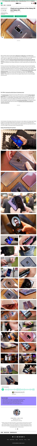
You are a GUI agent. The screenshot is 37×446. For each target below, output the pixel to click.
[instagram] (15, 436)
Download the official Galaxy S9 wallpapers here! (15, 92)
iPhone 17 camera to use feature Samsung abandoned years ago (13, 400)
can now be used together (22, 100)
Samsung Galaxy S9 (13, 432)
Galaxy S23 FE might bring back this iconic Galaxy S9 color (12, 402)
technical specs (5, 94)
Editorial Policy (12, 439)
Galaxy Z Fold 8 (7, 0)
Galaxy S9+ (23, 55)
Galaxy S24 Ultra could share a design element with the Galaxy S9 (13, 401)
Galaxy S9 (17, 55)
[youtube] (19, 436)
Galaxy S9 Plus (6, 432)
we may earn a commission (4, 13)
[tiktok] (17, 436)
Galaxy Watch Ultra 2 (22, 0)
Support (16, 439)
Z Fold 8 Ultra (13, 0)
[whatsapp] (22, 436)
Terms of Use (21, 439)
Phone (2, 432)
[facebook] (12, 436)
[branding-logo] (18, 3)
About (8, 439)
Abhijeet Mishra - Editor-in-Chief (17, 418)
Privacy (25, 439)
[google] (24, 436)
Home (2, 5)
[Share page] (3, 10)
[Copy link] (1, 10)
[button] (1, 3)
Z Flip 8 (17, 0)
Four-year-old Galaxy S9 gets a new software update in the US (12, 403)
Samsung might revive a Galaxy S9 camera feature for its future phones (14, 399)
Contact (29, 439)
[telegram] (21, 436)
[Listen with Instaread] (5, 10)
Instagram (33, 0)
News (4, 5)
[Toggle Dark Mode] (32, 3)
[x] (14, 436)
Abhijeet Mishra (12, 11)
